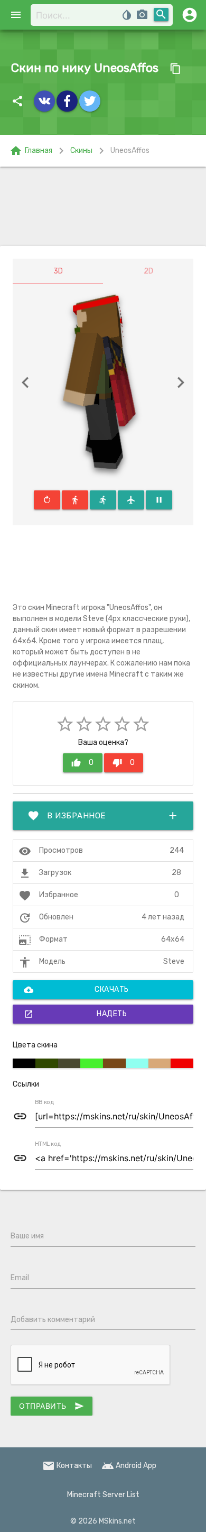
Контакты (67, 1465)
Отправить (51, 1406)
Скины (81, 150)
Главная (31, 150)
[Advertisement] (103, 206)
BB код (44, 1102)
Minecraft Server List (103, 1494)
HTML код (48, 1144)
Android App (128, 1465)
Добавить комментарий (53, 1319)
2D (148, 271)
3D (58, 271)
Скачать (76, 990)
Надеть (75, 1014)
